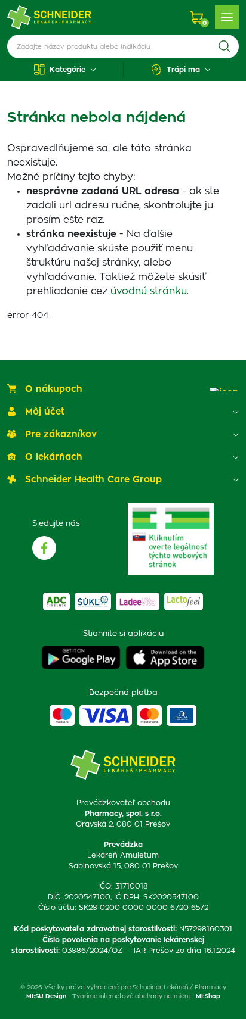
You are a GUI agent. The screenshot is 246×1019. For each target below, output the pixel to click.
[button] (65, 69)
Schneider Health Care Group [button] (93, 479)
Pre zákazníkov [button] (61, 434)
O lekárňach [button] (53, 457)
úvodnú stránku (148, 291)
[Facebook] (44, 548)
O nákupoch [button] (53, 389)
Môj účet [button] (44, 411)
